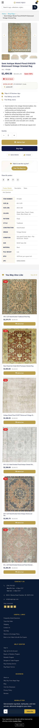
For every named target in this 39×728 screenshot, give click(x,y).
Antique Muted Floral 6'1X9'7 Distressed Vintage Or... (19, 415)
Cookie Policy (17, 721)
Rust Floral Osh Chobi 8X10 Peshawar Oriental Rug (18, 366)
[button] (34, 35)
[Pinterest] (15, 607)
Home (4, 14)
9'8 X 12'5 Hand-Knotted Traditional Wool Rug (17, 316)
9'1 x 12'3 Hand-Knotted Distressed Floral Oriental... (19, 565)
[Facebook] (5, 607)
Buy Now (19, 148)
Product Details (7, 188)
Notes (25, 188)
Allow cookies (19, 724)
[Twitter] (8, 607)
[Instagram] (11, 607)
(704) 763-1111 (10, 585)
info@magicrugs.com (12, 599)
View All (33, 275)
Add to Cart (21, 142)
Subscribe (30, 711)
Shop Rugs (11, 14)
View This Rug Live (20, 168)
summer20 (9, 87)
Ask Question (7, 192)
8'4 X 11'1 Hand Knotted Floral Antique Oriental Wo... (19, 464)
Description (17, 188)
